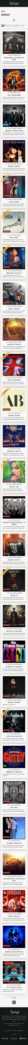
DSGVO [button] (14, 1030)
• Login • (14, 1034)
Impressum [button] (20, 1030)
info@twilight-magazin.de (14, 1025)
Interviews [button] (8, 25)
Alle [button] (3, 25)
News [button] (22, 25)
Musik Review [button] (16, 25)
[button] (26, 3)
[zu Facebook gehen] (5, 1038)
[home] (14, 1012)
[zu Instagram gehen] (14, 1038)
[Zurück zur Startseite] (14, 3)
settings (9, 1030)
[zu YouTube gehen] (23, 1038)
